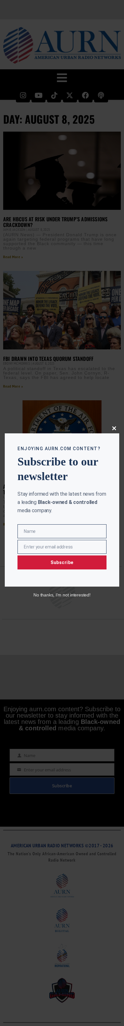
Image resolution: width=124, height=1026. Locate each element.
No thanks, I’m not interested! (61, 594)
